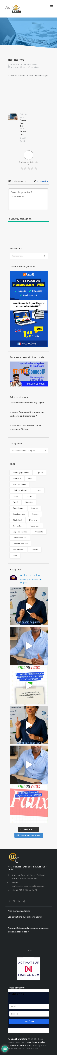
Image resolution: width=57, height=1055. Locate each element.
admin (35, 67)
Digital (29, 496)
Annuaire (17, 478)
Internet (34, 508)
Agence (39, 472)
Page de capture (20, 532)
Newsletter (17, 526)
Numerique (34, 526)
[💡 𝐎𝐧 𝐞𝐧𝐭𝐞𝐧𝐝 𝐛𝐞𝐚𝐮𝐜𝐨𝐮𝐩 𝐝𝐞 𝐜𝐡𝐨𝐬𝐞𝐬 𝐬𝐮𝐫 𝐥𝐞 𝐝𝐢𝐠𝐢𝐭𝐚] (29, 804)
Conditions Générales (19, 1045)
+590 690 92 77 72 (28, 890)
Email (15, 502)
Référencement (19, 538)
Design (16, 496)
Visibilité (34, 549)
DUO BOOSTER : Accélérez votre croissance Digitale (25, 427)
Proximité (39, 532)
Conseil (38, 490)
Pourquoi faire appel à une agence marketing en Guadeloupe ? (27, 414)
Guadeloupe (18, 508)
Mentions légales (35, 1042)
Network (33, 520)
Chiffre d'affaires (20, 490)
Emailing (29, 502)
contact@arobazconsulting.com (28, 886)
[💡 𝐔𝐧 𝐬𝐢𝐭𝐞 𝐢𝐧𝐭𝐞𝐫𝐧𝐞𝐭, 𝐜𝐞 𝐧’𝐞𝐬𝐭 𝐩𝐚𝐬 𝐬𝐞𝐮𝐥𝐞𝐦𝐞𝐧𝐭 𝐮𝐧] (29, 646)
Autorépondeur (19, 484)
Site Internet (18, 549)
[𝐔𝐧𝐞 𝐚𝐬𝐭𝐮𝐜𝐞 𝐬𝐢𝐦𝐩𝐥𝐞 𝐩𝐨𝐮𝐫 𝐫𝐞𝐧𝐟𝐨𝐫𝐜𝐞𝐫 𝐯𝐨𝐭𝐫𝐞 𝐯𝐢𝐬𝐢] (29, 765)
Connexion (42, 181)
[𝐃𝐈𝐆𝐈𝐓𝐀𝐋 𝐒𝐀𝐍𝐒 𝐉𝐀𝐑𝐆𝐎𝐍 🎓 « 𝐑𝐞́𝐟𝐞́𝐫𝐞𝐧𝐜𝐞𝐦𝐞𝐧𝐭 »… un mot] (29, 725)
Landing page (19, 514)
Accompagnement (21, 472)
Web (15, 555)
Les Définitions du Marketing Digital (27, 402)
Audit (30, 478)
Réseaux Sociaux (20, 543)
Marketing (17, 520)
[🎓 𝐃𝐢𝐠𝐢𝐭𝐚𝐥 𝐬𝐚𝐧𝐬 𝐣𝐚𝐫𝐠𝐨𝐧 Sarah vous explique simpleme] (29, 606)
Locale (35, 514)
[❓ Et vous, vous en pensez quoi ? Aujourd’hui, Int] (29, 685)
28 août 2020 (16, 64)
